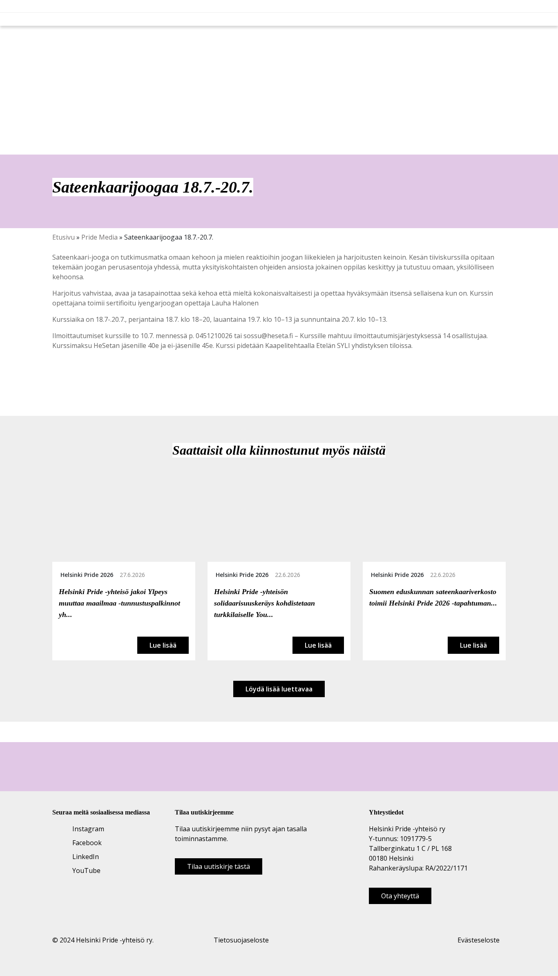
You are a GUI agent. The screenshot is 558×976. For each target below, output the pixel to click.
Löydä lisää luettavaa (279, 688)
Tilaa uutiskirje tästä (218, 866)
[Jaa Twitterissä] (65, 382)
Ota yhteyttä (400, 895)
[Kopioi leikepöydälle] (83, 382)
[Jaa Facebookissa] (56, 382)
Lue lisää (163, 645)
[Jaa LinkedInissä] (74, 382)
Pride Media (99, 237)
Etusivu (63, 237)
